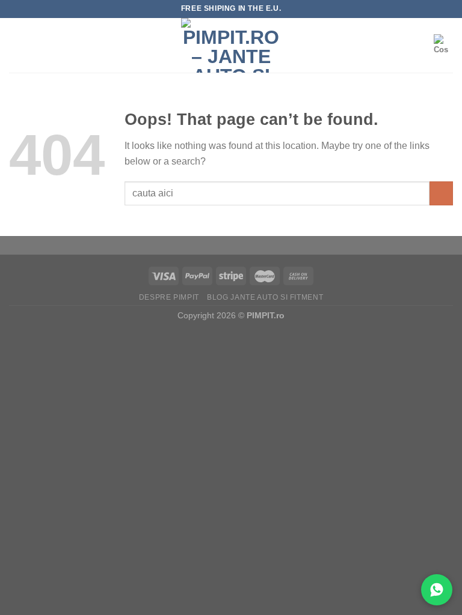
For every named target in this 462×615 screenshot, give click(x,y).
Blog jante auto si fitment (265, 297)
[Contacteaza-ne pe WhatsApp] (436, 589)
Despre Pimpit (169, 297)
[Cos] (443, 45)
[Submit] (441, 193)
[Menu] (16, 45)
